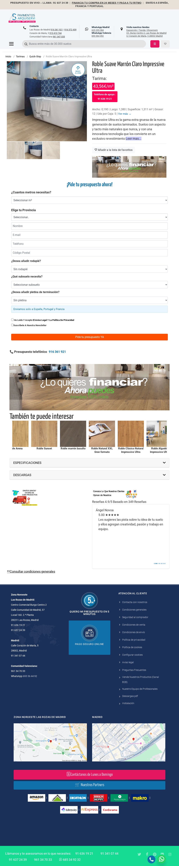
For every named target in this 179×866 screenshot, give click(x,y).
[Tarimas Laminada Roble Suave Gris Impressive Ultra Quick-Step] (160, 434)
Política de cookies (132, 647)
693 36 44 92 (30, 676)
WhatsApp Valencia (101, 34)
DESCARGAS (22, 475)
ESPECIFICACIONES (27, 463)
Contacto (34, 26)
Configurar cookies (132, 654)
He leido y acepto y (43, 320)
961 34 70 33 (43, 859)
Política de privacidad (133, 639)
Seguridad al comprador (135, 617)
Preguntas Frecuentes (134, 670)
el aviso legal (40, 320)
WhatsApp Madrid (100, 28)
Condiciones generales (134, 609)
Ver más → (124, 113)
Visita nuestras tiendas (146, 31)
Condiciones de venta (133, 624)
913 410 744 (55, 33)
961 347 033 (59, 36)
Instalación (128, 703)
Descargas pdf (130, 696)
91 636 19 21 (84, 853)
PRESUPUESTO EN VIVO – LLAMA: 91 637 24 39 (39, 3)
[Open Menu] (11, 44)
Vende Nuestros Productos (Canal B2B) (140, 679)
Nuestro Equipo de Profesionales (139, 688)
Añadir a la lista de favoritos (115, 150)
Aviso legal (128, 662)
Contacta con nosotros (134, 602)
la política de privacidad (61, 320)
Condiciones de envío (133, 632)
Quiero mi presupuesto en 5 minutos (89, 612)
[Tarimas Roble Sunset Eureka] (16, 434)
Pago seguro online (89, 644)
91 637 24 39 (18, 859)
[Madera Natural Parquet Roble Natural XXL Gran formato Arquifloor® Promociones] (74, 434)
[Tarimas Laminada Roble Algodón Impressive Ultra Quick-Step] (131, 434)
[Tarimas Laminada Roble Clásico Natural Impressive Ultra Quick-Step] (103, 434)
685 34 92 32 (71, 859)
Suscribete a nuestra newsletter (29, 325)
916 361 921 (57, 29)
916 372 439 (70, 29)
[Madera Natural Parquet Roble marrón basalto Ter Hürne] (45, 434)
